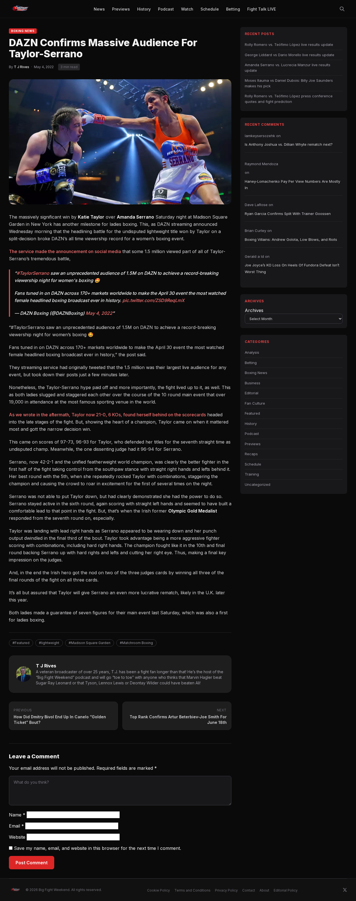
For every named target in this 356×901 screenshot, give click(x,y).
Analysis (252, 352)
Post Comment (32, 862)
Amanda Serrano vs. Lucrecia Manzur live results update (287, 68)
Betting (251, 362)
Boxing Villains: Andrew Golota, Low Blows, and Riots (291, 239)
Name (17, 815)
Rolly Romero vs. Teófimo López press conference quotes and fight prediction (289, 99)
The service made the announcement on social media (65, 251)
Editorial (251, 393)
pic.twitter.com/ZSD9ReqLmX (153, 300)
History (251, 423)
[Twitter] (345, 890)
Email (16, 826)
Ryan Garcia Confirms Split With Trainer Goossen (288, 213)
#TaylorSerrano (33, 273)
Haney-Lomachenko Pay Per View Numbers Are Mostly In (292, 184)
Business (252, 383)
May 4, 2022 (99, 313)
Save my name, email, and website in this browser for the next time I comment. (97, 848)
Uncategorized (257, 484)
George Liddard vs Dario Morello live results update (289, 55)
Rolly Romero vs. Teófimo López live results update (289, 44)
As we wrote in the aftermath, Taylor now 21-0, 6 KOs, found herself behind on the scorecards (107, 414)
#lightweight (49, 643)
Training (252, 474)
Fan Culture (255, 403)
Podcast (252, 433)
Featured (252, 413)
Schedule (253, 464)
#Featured (21, 643)
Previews (253, 444)
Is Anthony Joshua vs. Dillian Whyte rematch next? (289, 144)
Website (17, 837)
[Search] (342, 9)
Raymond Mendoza (261, 164)
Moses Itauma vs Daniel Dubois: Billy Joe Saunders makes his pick (289, 83)
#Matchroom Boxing (136, 643)
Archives (254, 310)
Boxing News (22, 31)
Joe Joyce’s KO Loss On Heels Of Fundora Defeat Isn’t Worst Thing (292, 268)
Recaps (251, 454)
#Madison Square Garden (89, 643)
